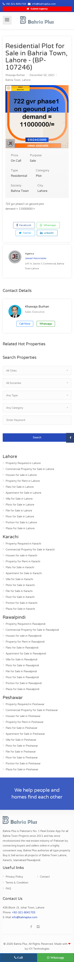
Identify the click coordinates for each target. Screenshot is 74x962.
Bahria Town (12, 80)
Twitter (26, 232)
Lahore (26, 80)
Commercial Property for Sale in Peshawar (32, 710)
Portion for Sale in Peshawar (23, 763)
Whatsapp (49, 225)
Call (20, 957)
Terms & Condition (17, 882)
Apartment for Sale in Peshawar (25, 733)
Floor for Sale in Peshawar (22, 757)
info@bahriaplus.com (44, 4)
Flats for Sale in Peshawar (21, 728)
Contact (45, 876)
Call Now (24, 323)
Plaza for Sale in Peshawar (22, 769)
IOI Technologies (39, 948)
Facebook (24, 225)
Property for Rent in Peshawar (24, 722)
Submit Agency (39, 8)
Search (37, 437)
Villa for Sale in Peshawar (21, 739)
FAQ (8, 888)
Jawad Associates (35, 258)
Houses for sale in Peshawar (23, 716)
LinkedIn (48, 232)
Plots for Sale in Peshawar (22, 745)
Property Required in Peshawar (25, 704)
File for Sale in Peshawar (21, 751)
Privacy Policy (14, 876)
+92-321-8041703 (16, 4)
